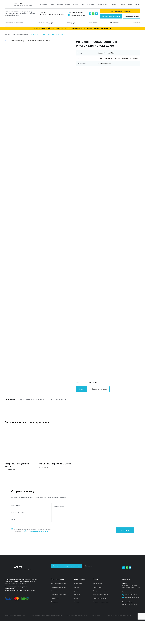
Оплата (67, 4)
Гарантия (75, 4)
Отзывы (129, 4)
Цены (82, 4)
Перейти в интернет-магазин (120, 11)
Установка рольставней (100, 594)
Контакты (137, 4)
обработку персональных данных (36, 531)
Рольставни (93, 23)
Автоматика (136, 23)
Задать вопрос (90, 566)
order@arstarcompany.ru (78, 15)
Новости (122, 4)
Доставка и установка (32, 399)
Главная (7, 34)
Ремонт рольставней (99, 598)
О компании (43, 4)
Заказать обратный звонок (111, 16)
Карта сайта (96, 615)
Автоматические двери (44, 23)
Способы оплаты (57, 399)
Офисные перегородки (58, 594)
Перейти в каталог (103, 28)
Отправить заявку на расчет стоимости (66, 566)
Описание (10, 399)
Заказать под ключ (99, 389)
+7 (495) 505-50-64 (76, 12)
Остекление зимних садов (101, 602)
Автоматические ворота (14, 23)
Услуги (52, 4)
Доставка (60, 4)
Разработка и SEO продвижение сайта (120, 615)
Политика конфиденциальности (77, 615)
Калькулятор (91, 4)
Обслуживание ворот (99, 591)
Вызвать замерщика (132, 16)
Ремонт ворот (97, 587)
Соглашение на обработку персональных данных (46, 615)
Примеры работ (103, 4)
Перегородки (71, 23)
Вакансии (114, 4)
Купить (81, 389)
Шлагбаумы (114, 23)
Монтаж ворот (97, 583)
